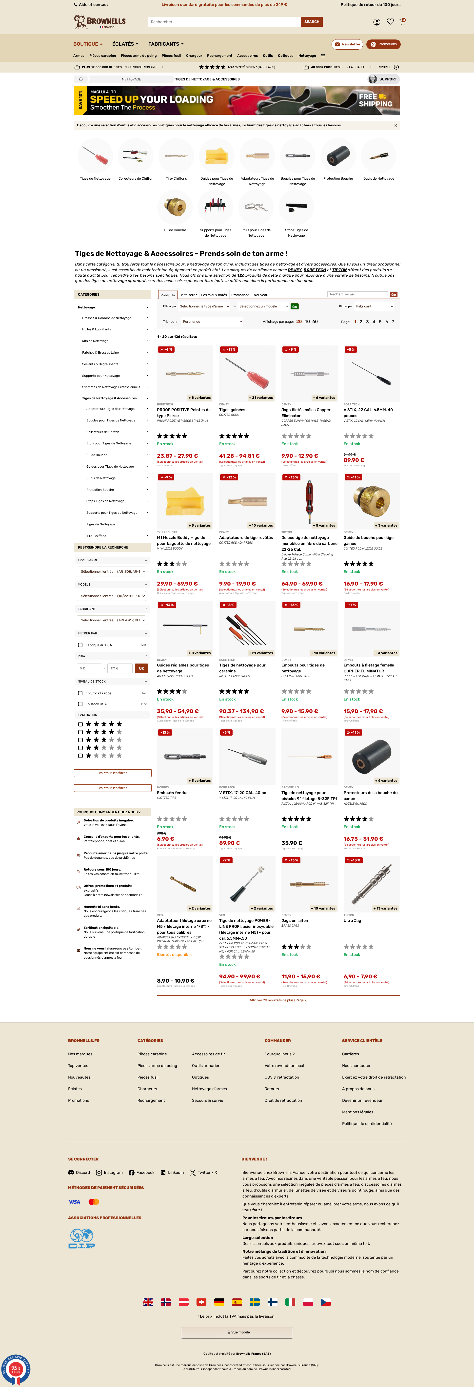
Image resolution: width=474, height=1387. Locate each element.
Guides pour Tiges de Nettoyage (175, 593)
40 (307, 321)
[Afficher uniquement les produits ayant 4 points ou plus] (113, 731)
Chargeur (194, 56)
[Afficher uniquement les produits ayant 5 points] (113, 723)
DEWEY (295, 269)
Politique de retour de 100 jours (371, 4)
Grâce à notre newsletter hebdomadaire (113, 895)
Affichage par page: (278, 322)
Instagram (113, 1172)
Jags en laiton (294, 920)
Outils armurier (205, 1065)
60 (315, 321)
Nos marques (80, 1054)
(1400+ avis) (251, 67)
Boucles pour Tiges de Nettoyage (176, 848)
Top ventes (78, 1065)
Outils (268, 56)
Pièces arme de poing (139, 56)
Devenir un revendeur (362, 1100)
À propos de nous (358, 1088)
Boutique (85, 44)
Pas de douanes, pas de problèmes (109, 857)
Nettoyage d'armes (209, 1088)
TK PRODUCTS (167, 532)
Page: (345, 322)
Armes (78, 56)
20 (299, 321)
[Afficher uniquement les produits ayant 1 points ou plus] (113, 755)
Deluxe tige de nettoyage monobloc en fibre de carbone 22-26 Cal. (309, 543)
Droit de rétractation (283, 1100)
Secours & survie (207, 1100)
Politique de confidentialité (367, 1123)
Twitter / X (207, 1172)
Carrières (350, 1054)
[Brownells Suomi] (272, 1302)
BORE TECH (315, 269)
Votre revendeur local (284, 1065)
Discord (83, 1172)
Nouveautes (79, 1077)
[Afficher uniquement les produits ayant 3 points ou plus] (113, 739)
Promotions (388, 44)
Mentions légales (357, 1112)
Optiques (286, 56)
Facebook (145, 1172)
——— (323, 55)
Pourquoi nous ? (280, 1054)
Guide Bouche (352, 593)
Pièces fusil (171, 56)
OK (141, 668)
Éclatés (123, 44)
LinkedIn (176, 1172)
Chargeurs (147, 1088)
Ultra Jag (352, 920)
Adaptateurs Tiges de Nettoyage (238, 593)
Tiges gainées (232, 409)
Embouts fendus (173, 792)
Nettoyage (307, 56)
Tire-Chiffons (164, 465)
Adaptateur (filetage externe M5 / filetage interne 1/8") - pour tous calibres (184, 926)
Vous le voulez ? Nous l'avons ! (106, 825)
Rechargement (219, 56)
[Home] (80, 79)
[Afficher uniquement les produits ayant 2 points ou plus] (113, 747)
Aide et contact (93, 4)
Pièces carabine (102, 56)
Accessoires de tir (208, 1054)
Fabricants (163, 44)
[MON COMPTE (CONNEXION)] (378, 22)
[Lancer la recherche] (312, 22)
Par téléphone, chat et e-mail (105, 841)
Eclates (75, 1088)
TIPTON (339, 269)
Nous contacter (356, 1065)
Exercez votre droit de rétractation (374, 1077)
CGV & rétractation (282, 1077)
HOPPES (163, 787)
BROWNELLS (290, 787)
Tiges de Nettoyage (230, 465)
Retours (272, 1088)
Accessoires (247, 56)
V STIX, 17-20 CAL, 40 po (242, 792)
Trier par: (170, 322)
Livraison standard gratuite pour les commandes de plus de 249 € (224, 4)
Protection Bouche (355, 848)
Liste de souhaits (391, 22)
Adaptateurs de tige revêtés (246, 537)
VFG (160, 915)
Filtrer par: (170, 306)
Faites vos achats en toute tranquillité (111, 874)
